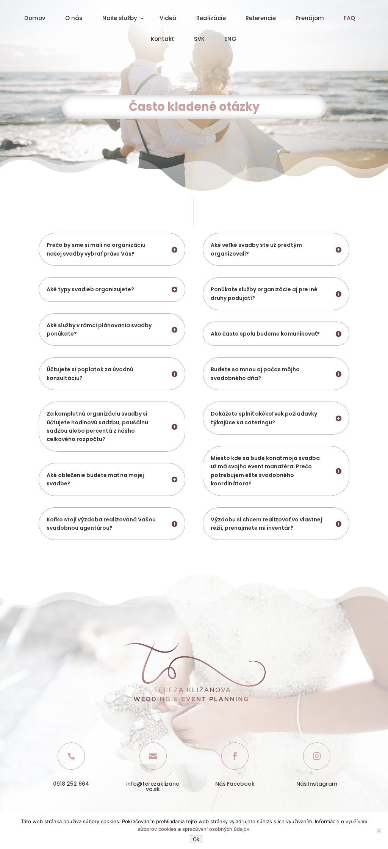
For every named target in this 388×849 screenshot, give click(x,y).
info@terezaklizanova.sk (153, 786)
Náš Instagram (316, 784)
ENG (230, 39)
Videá (168, 19)
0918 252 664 (71, 784)
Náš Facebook (235, 784)
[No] (378, 830)
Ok (196, 839)
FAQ (349, 19)
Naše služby (119, 19)
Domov (34, 19)
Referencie (261, 19)
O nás (74, 19)
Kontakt (162, 39)
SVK (199, 39)
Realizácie (211, 19)
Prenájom (310, 19)
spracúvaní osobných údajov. (216, 829)
